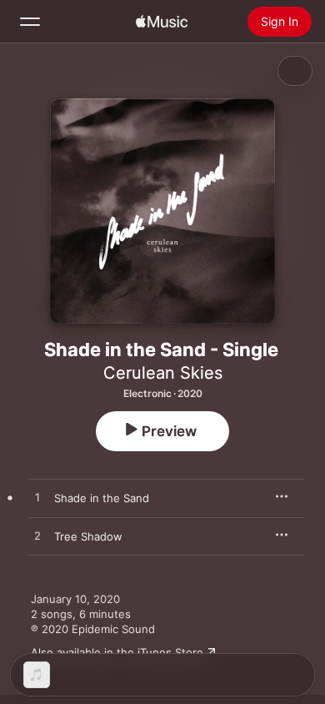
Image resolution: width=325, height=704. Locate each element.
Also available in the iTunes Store (117, 652)
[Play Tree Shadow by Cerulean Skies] (37, 536)
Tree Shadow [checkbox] (88, 536)
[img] (162, 21)
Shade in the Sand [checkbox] (101, 498)
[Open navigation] (30, 21)
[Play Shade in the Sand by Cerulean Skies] (37, 497)
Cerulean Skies (162, 373)
